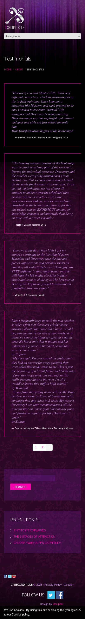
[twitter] (51, 594)
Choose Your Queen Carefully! (37, 542)
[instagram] (59, 594)
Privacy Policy (53, 584)
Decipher (58, 604)
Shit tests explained (30, 530)
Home (8, 69)
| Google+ (68, 584)
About (19, 69)
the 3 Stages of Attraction (34, 536)
